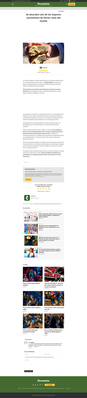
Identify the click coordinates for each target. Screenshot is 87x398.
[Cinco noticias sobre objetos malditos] (33, 274)
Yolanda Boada (41, 242)
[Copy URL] (50, 76)
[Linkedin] (35, 385)
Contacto (61, 0)
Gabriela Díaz (41, 230)
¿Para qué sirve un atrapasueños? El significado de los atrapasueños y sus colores (49, 227)
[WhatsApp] (48, 76)
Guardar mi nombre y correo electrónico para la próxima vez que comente (40, 357)
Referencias (26, 162)
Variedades (61, 11)
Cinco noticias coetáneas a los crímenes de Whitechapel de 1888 (53, 331)
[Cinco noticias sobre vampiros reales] (33, 298)
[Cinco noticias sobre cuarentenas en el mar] (54, 298)
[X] (42, 76)
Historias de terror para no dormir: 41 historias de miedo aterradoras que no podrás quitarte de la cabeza (49, 239)
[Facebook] (45, 76)
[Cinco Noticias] (43, 380)
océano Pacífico (49, 82)
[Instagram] (40, 385)
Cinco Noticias (25, 203)
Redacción (44, 67)
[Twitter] (33, 385)
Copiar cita (28, 179)
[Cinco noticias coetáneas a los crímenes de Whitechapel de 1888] (54, 321)
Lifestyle (40, 212)
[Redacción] (41, 68)
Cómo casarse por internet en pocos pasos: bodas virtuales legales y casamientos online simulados (50, 215)
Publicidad (66, 0)
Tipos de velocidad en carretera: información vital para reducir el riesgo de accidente (53, 285)
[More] (53, 76)
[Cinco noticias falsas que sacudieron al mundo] (33, 321)
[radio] (38, 188)
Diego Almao (41, 218)
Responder (30, 348)
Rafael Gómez (46, 288)
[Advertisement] (75, 42)
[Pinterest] (42, 385)
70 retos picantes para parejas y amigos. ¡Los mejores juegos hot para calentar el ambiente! (50, 251)
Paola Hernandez (41, 253)
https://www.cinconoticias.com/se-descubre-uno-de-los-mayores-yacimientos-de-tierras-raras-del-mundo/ (43, 175)
